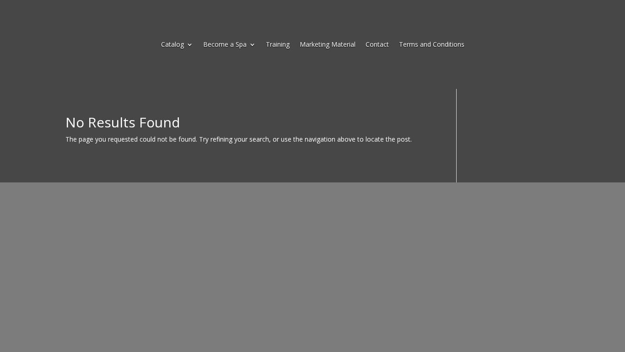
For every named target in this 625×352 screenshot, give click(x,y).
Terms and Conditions (431, 45)
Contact (377, 45)
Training (278, 45)
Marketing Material (328, 45)
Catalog (172, 45)
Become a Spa (225, 45)
